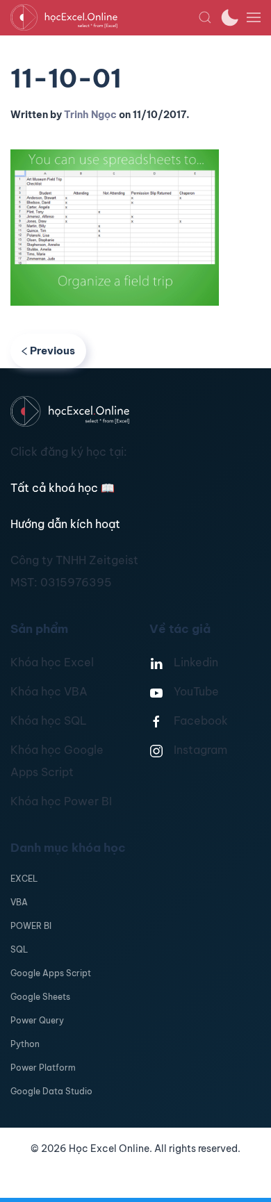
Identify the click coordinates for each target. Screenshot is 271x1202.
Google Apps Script (50, 973)
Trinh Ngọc (90, 114)
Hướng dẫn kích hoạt (65, 524)
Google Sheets (40, 996)
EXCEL (24, 878)
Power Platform (43, 1067)
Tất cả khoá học (62, 488)
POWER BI (30, 926)
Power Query (37, 1020)
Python (25, 1044)
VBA (19, 902)
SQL (19, 949)
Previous (52, 350)
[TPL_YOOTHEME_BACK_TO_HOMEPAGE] (104, 17)
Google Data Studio (51, 1091)
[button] (205, 17)
